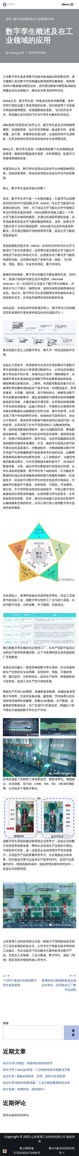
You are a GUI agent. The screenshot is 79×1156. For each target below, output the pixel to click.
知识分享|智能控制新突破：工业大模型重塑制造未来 (36, 1083)
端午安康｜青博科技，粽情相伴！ (24, 1089)
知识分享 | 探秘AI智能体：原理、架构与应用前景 (34, 1076)
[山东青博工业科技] (9, 4)
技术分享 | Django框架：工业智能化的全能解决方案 (36, 1070)
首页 (8, 19)
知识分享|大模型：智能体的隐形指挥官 (28, 1063)
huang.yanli (16, 53)
